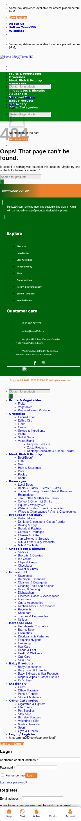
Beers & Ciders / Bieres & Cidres (39, 488)
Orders (36, 816)
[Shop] (9, 811)
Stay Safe (24, 714)
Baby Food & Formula (32, 670)
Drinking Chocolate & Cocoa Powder (50, 451)
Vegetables (25, 407)
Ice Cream (25, 559)
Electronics (25, 707)
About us (16, 23)
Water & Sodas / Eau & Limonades (41, 508)
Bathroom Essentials (31, 579)
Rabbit (22, 478)
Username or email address (19, 760)
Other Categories (23, 700)
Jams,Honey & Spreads (33, 538)
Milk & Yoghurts (28, 545)
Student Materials (29, 697)
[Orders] (36, 811)
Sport (21, 727)
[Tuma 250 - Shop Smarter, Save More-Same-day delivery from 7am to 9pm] (16, 56)
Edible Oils (25, 420)
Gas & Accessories (30, 602)
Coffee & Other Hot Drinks (35, 501)
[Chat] (22, 811)
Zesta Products (37, 447)
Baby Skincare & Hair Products (38, 673)
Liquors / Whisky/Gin (31, 505)
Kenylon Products (38, 444)
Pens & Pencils (28, 693)
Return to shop (18, 139)
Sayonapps (25, 575)
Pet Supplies (26, 710)
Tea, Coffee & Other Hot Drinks (38, 498)
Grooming (24, 643)
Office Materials (28, 690)
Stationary (18, 683)
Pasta (22, 434)
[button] (22, 97)
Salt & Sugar (26, 437)
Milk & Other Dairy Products (36, 542)
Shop (8, 816)
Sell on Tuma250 (22, 27)
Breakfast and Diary (25, 515)
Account (70, 816)
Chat (22, 816)
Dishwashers (26, 592)
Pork (21, 471)
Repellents (25, 609)
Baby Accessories (30, 666)
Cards (22, 687)
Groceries (17, 413)
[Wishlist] (53, 811)
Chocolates (25, 565)
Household (18, 572)
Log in (31, 775)
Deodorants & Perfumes (33, 636)
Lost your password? (13, 782)
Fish (21, 461)
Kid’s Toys (25, 680)
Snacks (23, 552)
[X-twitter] (51, 362)
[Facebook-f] (34, 362)
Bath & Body (26, 629)
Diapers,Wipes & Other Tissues (38, 677)
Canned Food (26, 417)
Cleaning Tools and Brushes (36, 586)
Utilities (23, 619)
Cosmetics (25, 633)
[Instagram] (43, 362)
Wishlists (16, 31)
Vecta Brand (26, 440)
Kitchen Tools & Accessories (37, 606)
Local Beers (26, 484)
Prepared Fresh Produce (34, 410)
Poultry (22, 474)
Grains (22, 427)
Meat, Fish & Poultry (25, 454)
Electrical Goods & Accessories (38, 596)
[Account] (70, 811)
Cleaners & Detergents (32, 582)
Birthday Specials (29, 717)
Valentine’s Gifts (28, 720)
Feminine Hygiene (29, 640)
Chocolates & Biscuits (27, 548)
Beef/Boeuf (25, 457)
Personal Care (20, 623)
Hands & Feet (27, 650)
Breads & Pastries (30, 528)
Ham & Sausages (29, 467)
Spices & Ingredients (31, 430)
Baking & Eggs (28, 525)
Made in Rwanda (29, 724)
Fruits (21, 403)
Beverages (18, 481)
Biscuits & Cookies (30, 555)
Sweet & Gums (28, 569)
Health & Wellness (30, 653)
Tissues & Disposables (33, 616)
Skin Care (24, 660)
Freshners (24, 599)
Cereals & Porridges (31, 532)
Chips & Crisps (28, 562)
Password (7, 767)
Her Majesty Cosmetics (33, 626)
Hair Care (24, 646)
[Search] (11, 91)
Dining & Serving (29, 589)
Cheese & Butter (29, 535)
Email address (10, 798)
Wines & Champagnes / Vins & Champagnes (47, 511)
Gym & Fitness (28, 731)
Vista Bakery (26, 518)
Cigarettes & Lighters (31, 704)
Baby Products (21, 663)
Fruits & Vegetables (25, 400)
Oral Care (24, 656)
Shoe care (24, 613)
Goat (21, 464)
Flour (21, 424)
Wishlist (53, 816)
